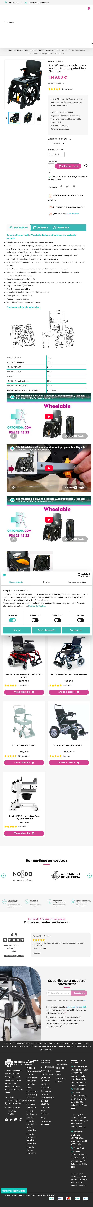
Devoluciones (47, 1066)
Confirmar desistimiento (13, 1190)
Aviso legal (46, 1070)
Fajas (29, 1087)
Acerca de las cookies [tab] (77, 582)
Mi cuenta (61, 1060)
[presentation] (3, 875)
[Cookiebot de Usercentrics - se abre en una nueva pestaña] (79, 575)
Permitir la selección (46, 630)
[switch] (35, 620)
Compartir (61, 186)
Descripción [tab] (21, 227)
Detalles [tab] (46, 582)
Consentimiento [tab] (16, 582)
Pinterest (73, 186)
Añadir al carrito (68, 166)
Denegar (17, 630)
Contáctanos (73, 213)
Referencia (53, 61)
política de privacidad (76, 1007)
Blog (43, 1117)
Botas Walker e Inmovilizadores (34, 1067)
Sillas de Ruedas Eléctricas (31, 1150)
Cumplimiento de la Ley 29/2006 (47, 1100)
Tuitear (67, 186)
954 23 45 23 (14, 2)
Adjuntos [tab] (42, 227)
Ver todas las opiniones (14, 956)
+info (84, 1000)
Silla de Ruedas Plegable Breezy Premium (69, 675)
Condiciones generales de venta (47, 1077)
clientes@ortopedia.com (39, 2)
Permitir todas (76, 630)
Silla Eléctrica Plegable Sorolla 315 (69, 745)
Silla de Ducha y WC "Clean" (24, 745)
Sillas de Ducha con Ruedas (32, 1114)
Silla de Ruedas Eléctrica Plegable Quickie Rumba (24, 676)
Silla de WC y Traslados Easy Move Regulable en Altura (24, 817)
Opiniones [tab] (63, 227)
